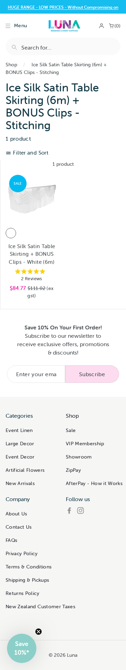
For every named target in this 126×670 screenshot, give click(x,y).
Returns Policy (22, 593)
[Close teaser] (38, 631)
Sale (71, 430)
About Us (16, 514)
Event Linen (19, 430)
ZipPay (73, 470)
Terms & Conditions (28, 567)
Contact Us (19, 527)
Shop (11, 64)
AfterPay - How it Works (94, 483)
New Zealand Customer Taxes (40, 606)
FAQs (11, 540)
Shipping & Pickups (27, 580)
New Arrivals (20, 483)
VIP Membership (85, 443)
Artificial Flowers (25, 470)
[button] (21, 648)
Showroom (79, 457)
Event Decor (20, 457)
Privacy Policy (21, 553)
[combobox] (63, 46)
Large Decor (20, 443)
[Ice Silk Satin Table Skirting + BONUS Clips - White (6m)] (11, 233)
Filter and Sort (30, 152)
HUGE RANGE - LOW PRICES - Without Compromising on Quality (63, 10)
